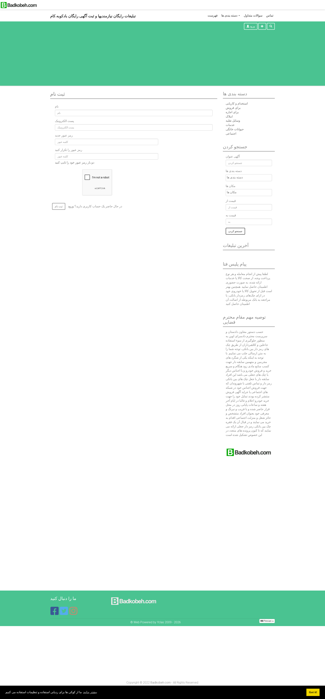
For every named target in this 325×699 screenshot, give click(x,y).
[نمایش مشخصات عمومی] (73, 613)
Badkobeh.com (160, 682)
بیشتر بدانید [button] (90, 692)
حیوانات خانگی (235, 129)
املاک (229, 116)
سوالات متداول (253, 15)
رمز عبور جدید (64, 135)
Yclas (160, 622)
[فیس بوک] (55, 613)
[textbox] (250, 177)
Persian (267, 621)
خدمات (230, 125)
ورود (252, 26)
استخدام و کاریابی (237, 103)
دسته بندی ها (229, 15)
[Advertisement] (162, 59)
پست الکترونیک (64, 121)
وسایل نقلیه (233, 120)
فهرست (213, 15)
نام (56, 106)
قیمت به (231, 215)
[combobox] (249, 177)
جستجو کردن (235, 231)
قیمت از (231, 201)
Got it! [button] (313, 692)
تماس (269, 15)
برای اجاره (232, 112)
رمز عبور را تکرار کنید (68, 150)
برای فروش (233, 108)
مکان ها (230, 186)
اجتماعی (231, 133)
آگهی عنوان (233, 156)
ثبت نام (59, 206)
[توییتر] (64, 613)
